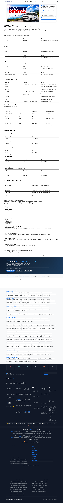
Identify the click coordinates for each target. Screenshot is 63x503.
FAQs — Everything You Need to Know (10, 397)
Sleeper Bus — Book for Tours (19, 406)
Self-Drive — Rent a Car (34, 299)
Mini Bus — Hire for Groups (9, 339)
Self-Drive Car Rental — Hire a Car (19, 393)
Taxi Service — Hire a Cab (9, 313)
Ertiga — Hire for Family (24, 314)
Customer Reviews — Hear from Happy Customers (11, 394)
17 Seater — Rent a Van (30, 346)
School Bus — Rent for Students (47, 336)
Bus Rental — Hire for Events (10, 302)
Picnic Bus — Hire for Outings (27, 410)
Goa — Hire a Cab (45, 358)
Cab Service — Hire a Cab (23, 321)
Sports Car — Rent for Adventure (32, 335)
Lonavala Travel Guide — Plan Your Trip (52, 413)
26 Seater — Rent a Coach (50, 346)
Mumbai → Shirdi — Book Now (44, 407)
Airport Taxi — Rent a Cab (22, 299)
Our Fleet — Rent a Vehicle (9, 389)
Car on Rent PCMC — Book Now (17, 310)
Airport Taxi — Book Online (22, 292)
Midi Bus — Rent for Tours (16, 339)
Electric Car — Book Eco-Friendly (27, 342)
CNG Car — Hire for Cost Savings (35, 342)
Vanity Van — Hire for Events (19, 405)
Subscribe (46, 374)
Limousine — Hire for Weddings (48, 335)
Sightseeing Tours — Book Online (23, 313)
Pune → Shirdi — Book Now (19, 325)
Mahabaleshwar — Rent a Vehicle (16, 358)
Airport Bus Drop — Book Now (47, 354)
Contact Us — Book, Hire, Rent (10, 398)
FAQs (50, 499)
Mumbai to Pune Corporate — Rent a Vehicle (11, 325)
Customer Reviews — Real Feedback (51, 398)
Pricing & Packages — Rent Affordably (52, 400)
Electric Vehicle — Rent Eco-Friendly (10, 336)
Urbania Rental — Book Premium (52, 407)
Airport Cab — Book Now (30, 321)
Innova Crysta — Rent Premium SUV (16, 314)
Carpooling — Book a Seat (49, 292)
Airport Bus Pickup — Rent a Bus (40, 354)
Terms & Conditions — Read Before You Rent (52, 391)
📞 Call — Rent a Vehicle (19, 270)
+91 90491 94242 (9, 402)
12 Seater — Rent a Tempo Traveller (10, 346)
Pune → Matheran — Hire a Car (51, 328)
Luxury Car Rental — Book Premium (27, 394)
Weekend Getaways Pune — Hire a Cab (52, 421)
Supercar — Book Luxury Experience (40, 335)
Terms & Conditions (48, 499)
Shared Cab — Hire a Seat (47, 299)
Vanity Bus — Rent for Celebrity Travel (19, 342)
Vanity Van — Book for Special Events (18, 295)
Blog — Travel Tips (9, 396)
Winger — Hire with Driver (44, 314)
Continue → (48, 19)
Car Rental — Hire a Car (9, 299)
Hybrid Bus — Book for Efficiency (49, 339)
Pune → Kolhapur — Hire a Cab (44, 412)
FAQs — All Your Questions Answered (52, 392)
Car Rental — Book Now (9, 292)
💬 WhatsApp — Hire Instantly (28, 270)
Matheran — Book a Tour (40, 358)
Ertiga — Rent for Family (18, 412)
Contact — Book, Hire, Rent (54, 499)
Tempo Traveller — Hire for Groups (31, 313)
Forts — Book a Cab (15, 361)
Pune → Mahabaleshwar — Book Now (44, 403)
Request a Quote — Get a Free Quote (52, 394)
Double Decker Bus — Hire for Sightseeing (32, 339)
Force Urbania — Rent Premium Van (19, 401)
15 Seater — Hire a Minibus (24, 346)
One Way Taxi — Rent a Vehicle (30, 292)
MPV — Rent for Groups (17, 335)
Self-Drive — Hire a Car (36, 292)
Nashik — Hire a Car (28, 358)
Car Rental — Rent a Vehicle (16, 313)
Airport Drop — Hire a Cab (32, 354)
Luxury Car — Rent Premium (42, 292)
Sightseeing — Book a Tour (33, 295)
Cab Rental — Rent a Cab (24, 310)
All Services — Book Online (52, 401)
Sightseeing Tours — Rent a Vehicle (27, 398)
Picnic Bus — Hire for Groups (47, 295)
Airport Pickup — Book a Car (26, 354)
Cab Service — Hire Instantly (16, 292)
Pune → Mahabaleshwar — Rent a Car (35, 325)
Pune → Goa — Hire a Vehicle (52, 325)
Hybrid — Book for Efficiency (18, 336)
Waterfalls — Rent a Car (27, 361)
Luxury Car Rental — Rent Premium (19, 394)
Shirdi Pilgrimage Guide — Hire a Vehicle (52, 416)
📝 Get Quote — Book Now (10, 270)
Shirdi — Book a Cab (23, 358)
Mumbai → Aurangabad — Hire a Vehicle (27, 328)
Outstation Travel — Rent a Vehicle (47, 313)
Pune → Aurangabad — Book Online (18, 328)
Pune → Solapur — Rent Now (35, 328)
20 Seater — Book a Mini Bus (37, 346)
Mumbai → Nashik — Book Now (44, 411)
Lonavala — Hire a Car (9, 358)
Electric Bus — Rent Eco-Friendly (41, 339)
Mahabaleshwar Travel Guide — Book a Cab (52, 414)
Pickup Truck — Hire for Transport (24, 335)
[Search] (57, 1)
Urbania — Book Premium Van (31, 314)
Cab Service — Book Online (15, 299)
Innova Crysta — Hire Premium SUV (19, 411)
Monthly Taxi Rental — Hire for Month (18, 354)
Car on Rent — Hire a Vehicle (10, 310)
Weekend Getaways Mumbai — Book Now (52, 419)
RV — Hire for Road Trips (25, 336)
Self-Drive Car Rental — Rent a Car (27, 393)
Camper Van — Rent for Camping (32, 336)
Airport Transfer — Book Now (39, 313)
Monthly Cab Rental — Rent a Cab (10, 354)
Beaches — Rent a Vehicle (9, 361)
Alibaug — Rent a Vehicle (33, 358)
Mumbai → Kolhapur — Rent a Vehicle (44, 414)
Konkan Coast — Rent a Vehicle (52, 358)
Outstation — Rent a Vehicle (40, 295)
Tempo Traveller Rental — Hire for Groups (52, 409)
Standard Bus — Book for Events (23, 339)
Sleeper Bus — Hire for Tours (26, 295)
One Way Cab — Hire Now (9, 314)
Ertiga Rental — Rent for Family (52, 406)
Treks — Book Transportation (34, 361)
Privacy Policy (44, 499)
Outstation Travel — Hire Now (27, 399)
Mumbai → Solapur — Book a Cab (43, 328)
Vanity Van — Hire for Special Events (10, 342)
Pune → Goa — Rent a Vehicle (44, 406)
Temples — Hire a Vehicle (21, 361)
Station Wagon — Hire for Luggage (10, 335)
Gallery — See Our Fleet (9, 393)
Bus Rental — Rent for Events (38, 314)
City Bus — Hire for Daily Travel (40, 336)
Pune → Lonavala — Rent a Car (44, 402)
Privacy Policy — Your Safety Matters (52, 389)
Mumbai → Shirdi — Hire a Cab (27, 325)
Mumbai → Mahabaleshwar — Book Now (44, 325)
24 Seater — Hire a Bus (43, 346)
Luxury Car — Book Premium (41, 299)
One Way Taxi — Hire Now (28, 299)
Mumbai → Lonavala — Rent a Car (10, 328)
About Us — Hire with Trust (9, 388)
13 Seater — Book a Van (18, 346)
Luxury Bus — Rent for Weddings (10, 295)
